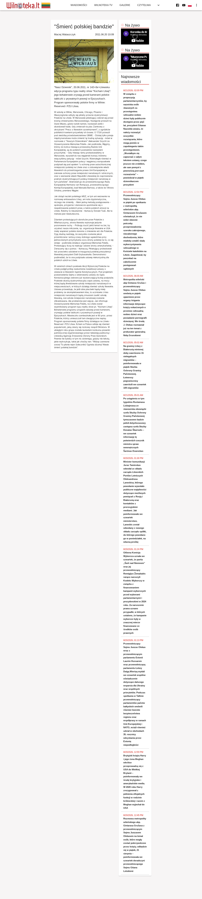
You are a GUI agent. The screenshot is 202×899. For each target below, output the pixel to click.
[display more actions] (196, 5)
